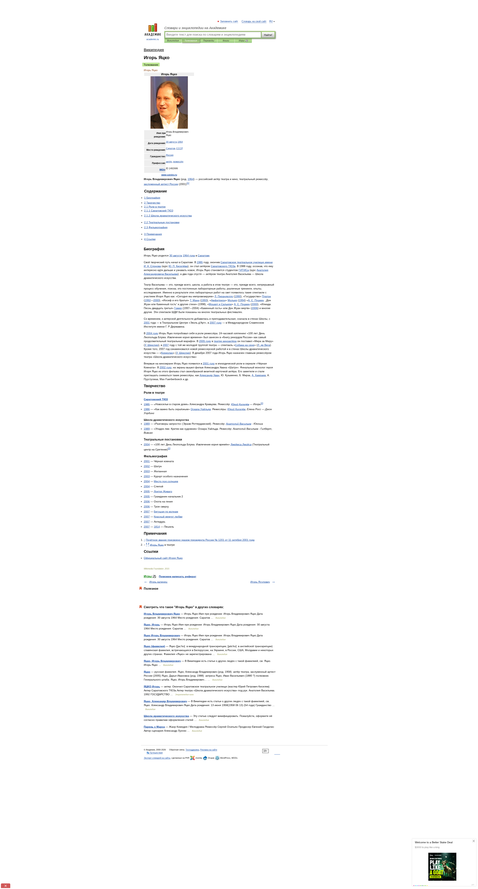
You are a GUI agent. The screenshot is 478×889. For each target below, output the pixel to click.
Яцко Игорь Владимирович (162, 635)
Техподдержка (192, 750)
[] (188, 183)
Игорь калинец (158, 581)
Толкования (190, 40)
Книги (226, 40)
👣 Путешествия (155, 753)
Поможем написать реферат (177, 576)
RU (271, 21)
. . (178, 266)
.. (169, 175)
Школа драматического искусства (166, 715)
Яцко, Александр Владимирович (165, 701)
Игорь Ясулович (260, 581)
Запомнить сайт (229, 21)
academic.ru (152, 39)
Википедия (173, 40)
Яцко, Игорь (152, 624)
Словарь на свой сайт (254, 21)
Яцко (147, 671)
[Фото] (169, 128)
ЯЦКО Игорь (152, 686)
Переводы (208, 40)
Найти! (268, 34)
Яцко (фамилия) (154, 646)
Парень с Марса (154, 726)
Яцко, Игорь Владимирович (162, 660)
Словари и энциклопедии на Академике (195, 28)
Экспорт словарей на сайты (157, 758)
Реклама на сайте (208, 750)
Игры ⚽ (243, 40)
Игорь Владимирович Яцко (162, 613)
